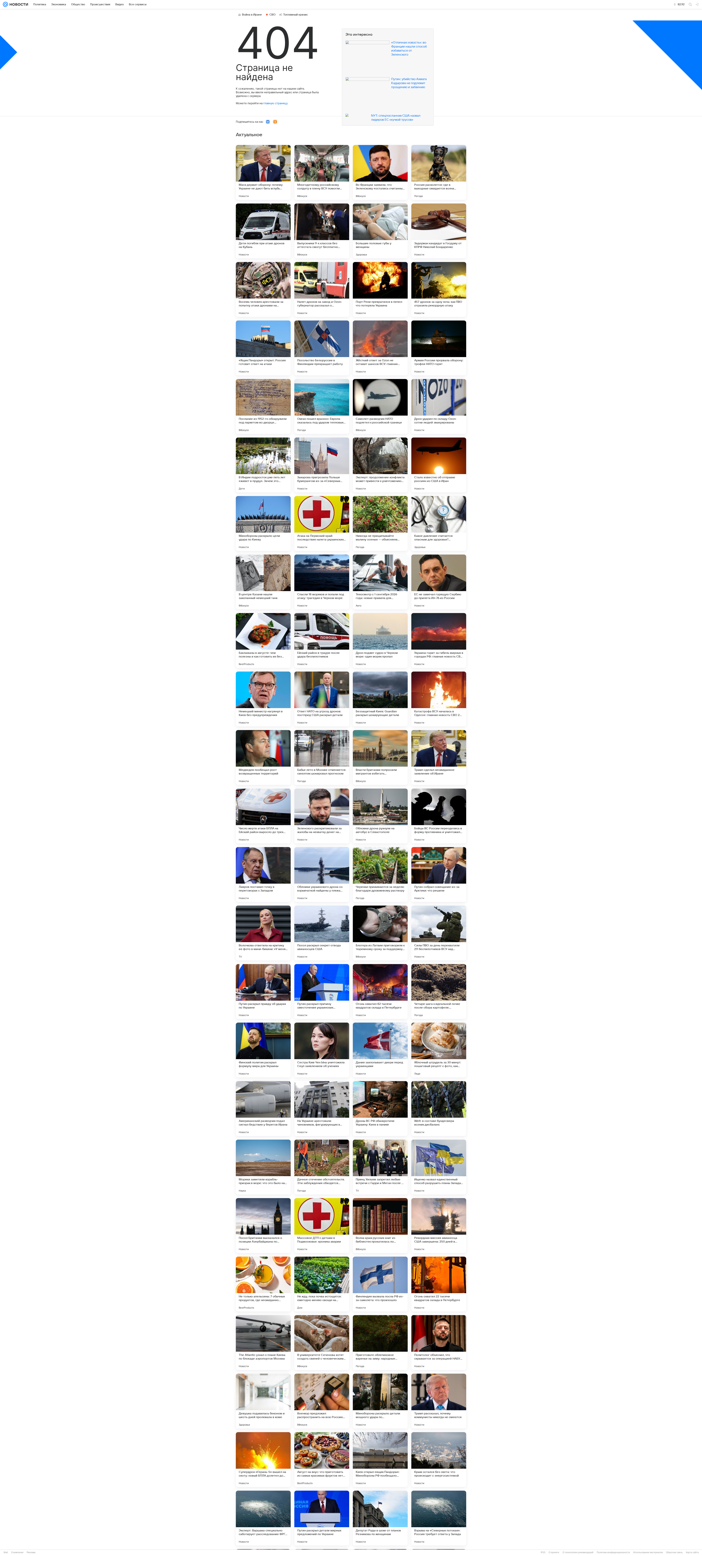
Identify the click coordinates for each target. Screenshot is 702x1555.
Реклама (31, 1552)
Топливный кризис (295, 14)
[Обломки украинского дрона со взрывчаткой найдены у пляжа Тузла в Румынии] (321, 874)
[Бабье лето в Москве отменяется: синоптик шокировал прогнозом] (321, 757)
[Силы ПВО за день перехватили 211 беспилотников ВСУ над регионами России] (438, 933)
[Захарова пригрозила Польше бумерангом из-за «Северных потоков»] (321, 465)
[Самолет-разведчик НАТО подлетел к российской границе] (380, 406)
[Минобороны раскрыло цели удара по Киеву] (263, 523)
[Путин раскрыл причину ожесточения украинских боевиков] (321, 991)
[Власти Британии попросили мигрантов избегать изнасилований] (380, 757)
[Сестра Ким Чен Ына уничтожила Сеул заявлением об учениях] (321, 1050)
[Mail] (5, 4)
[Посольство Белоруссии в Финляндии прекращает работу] (321, 348)
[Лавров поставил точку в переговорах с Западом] (263, 874)
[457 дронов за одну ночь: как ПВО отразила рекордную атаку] (438, 289)
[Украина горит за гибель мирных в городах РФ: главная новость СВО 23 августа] (438, 640)
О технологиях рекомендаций (578, 1552)
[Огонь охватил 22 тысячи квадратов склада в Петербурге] (438, 1284)
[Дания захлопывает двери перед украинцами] (380, 1050)
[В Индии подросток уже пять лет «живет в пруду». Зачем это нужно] (263, 465)
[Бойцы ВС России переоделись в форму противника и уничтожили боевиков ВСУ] (438, 816)
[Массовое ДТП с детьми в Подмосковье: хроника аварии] (321, 1225)
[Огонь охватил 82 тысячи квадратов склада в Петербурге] (380, 991)
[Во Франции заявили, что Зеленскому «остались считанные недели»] (380, 172)
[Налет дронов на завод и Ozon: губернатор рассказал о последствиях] (321, 289)
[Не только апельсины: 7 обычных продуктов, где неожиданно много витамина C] (263, 1284)
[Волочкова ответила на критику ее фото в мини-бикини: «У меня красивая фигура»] (263, 933)
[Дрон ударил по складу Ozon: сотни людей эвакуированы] (438, 406)
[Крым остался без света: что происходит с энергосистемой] (438, 1459)
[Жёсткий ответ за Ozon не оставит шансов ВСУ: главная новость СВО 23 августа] (380, 348)
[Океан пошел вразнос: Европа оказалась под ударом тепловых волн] (321, 406)
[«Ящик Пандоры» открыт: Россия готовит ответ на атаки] (263, 348)
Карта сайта (692, 1552)
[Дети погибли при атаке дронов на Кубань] (263, 230)
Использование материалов (648, 1552)
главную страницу (275, 103)
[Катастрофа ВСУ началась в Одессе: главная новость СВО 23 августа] (438, 699)
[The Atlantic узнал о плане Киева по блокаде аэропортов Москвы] (263, 1342)
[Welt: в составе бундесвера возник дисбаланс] (438, 1108)
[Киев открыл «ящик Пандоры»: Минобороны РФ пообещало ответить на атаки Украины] (380, 1459)
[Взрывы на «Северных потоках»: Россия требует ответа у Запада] (438, 1518)
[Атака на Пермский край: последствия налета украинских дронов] (321, 523)
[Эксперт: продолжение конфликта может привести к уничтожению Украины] (380, 465)
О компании (17, 1552)
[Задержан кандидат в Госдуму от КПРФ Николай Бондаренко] (438, 230)
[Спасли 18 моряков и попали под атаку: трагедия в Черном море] (321, 582)
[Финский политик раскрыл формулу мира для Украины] (263, 1050)
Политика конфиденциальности (613, 1552)
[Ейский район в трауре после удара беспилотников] (321, 640)
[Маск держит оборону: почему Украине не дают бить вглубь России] (263, 172)
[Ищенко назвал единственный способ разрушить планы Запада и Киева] (438, 1167)
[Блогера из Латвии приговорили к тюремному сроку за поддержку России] (380, 933)
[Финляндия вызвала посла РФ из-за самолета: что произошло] (380, 1284)
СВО (272, 14)
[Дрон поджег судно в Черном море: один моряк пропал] (380, 640)
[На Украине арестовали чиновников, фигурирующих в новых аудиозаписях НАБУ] (321, 1108)
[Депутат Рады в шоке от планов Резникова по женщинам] (380, 1518)
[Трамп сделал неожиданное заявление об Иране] (438, 757)
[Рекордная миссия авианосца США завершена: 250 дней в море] (438, 1225)
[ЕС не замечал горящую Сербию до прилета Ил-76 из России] (438, 582)
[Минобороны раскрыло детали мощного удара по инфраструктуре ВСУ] (380, 1401)
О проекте (554, 1552)
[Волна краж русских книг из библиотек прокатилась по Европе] (380, 1225)
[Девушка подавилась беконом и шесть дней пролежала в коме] (263, 1401)
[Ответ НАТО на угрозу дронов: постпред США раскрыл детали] (321, 699)
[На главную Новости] (18, 4)
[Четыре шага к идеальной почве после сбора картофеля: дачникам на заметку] (438, 991)
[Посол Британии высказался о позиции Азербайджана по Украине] (263, 1225)
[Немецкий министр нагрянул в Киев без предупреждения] (263, 699)
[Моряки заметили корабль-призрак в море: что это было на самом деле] (263, 1167)
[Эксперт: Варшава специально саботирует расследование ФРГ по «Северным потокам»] (263, 1518)
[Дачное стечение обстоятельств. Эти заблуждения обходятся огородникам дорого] (321, 1167)
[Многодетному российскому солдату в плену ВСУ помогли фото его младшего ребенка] (321, 172)
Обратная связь (674, 1552)
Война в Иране (252, 14)
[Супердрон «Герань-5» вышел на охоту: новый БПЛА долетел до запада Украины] (263, 1459)
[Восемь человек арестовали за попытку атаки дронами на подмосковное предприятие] (263, 289)
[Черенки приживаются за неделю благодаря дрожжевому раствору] (380, 874)
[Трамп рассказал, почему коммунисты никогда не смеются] (438, 1401)
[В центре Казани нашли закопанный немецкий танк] (263, 582)
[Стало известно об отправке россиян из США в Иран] (438, 465)
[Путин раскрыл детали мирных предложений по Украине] (321, 1518)
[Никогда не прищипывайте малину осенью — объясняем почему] (380, 523)
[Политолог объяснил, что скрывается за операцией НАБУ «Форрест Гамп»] (438, 1342)
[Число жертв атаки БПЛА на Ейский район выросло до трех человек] (263, 816)
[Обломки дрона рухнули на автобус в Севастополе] (380, 816)
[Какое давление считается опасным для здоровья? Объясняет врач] (438, 523)
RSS (543, 1552)
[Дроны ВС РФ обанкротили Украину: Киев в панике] (380, 1108)
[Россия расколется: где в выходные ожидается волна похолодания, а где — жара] (438, 172)
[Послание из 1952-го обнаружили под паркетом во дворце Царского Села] (263, 406)
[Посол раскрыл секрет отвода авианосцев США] (321, 933)
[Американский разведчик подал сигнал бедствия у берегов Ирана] (263, 1108)
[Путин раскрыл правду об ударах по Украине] (263, 991)
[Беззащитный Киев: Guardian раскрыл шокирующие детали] (380, 699)
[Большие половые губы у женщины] (380, 230)
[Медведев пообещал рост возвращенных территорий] (263, 757)
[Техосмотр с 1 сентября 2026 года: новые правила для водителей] (380, 582)
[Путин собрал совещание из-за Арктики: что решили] (438, 874)
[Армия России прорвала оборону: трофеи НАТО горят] (438, 348)
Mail (6, 1552)
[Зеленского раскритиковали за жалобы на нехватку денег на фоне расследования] (321, 816)
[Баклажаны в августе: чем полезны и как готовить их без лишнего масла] (263, 640)
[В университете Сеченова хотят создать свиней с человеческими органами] (321, 1342)
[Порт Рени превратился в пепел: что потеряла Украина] (380, 289)
